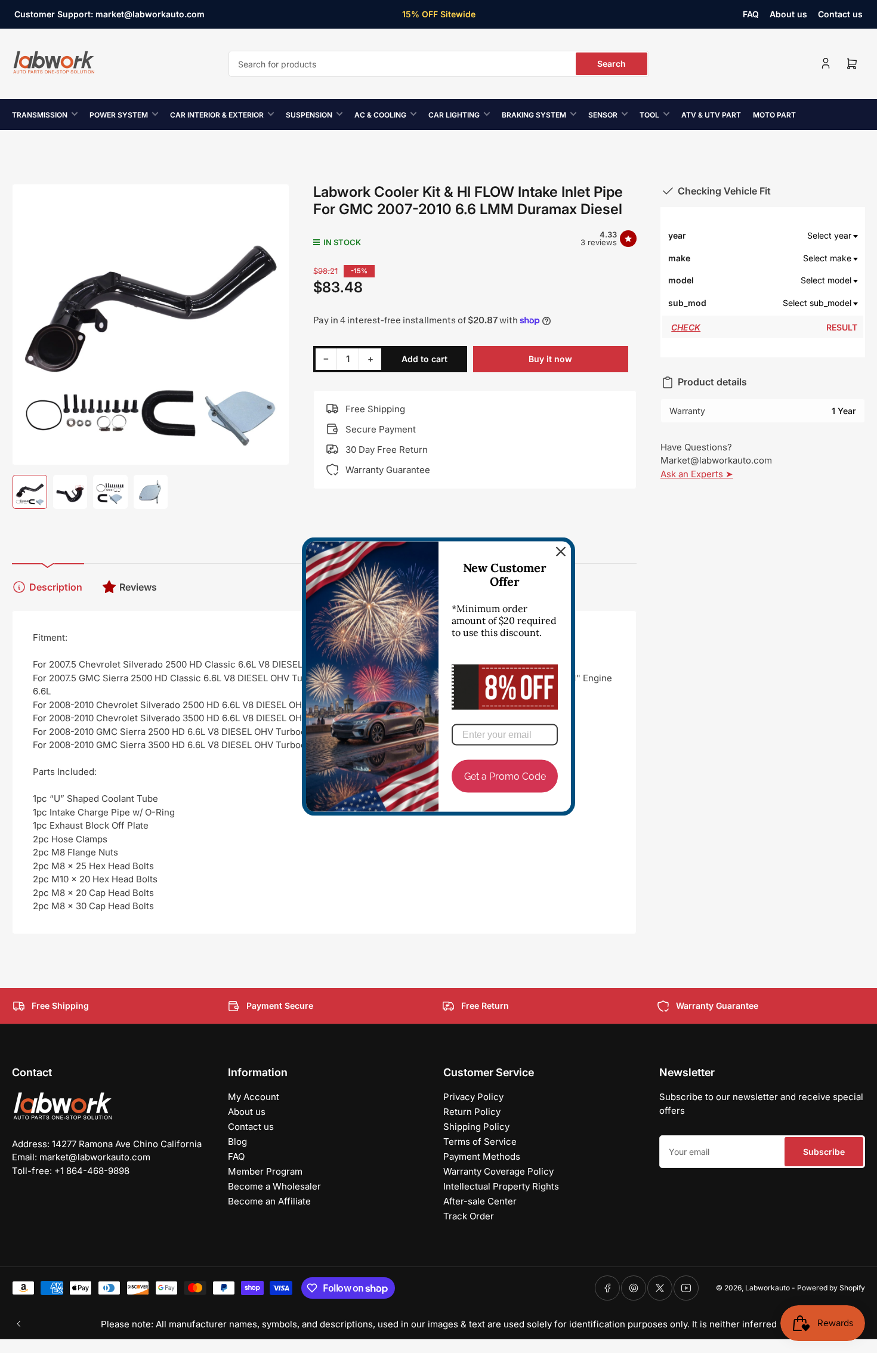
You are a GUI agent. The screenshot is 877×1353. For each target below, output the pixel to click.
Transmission (39, 114)
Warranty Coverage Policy (498, 1171)
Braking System (534, 114)
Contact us (840, 14)
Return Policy (472, 1111)
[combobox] (438, 64)
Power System (118, 114)
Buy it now (550, 359)
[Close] (560, 552)
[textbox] (783, 235)
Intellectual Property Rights (501, 1186)
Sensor (602, 114)
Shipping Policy (476, 1126)
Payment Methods (481, 1156)
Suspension (309, 114)
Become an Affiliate (269, 1201)
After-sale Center (480, 1201)
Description (55, 587)
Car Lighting (454, 114)
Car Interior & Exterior (217, 114)
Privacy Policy (473, 1096)
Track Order (468, 1216)
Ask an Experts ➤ (696, 474)
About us (788, 14)
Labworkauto (767, 1287)
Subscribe (824, 1152)
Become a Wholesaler (274, 1186)
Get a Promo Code (505, 775)
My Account (253, 1096)
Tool (649, 114)
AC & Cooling (380, 114)
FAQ (751, 14)
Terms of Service (480, 1141)
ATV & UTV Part (711, 114)
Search (611, 63)
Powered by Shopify (831, 1287)
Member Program (265, 1171)
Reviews (138, 587)
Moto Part (774, 114)
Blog (237, 1141)
